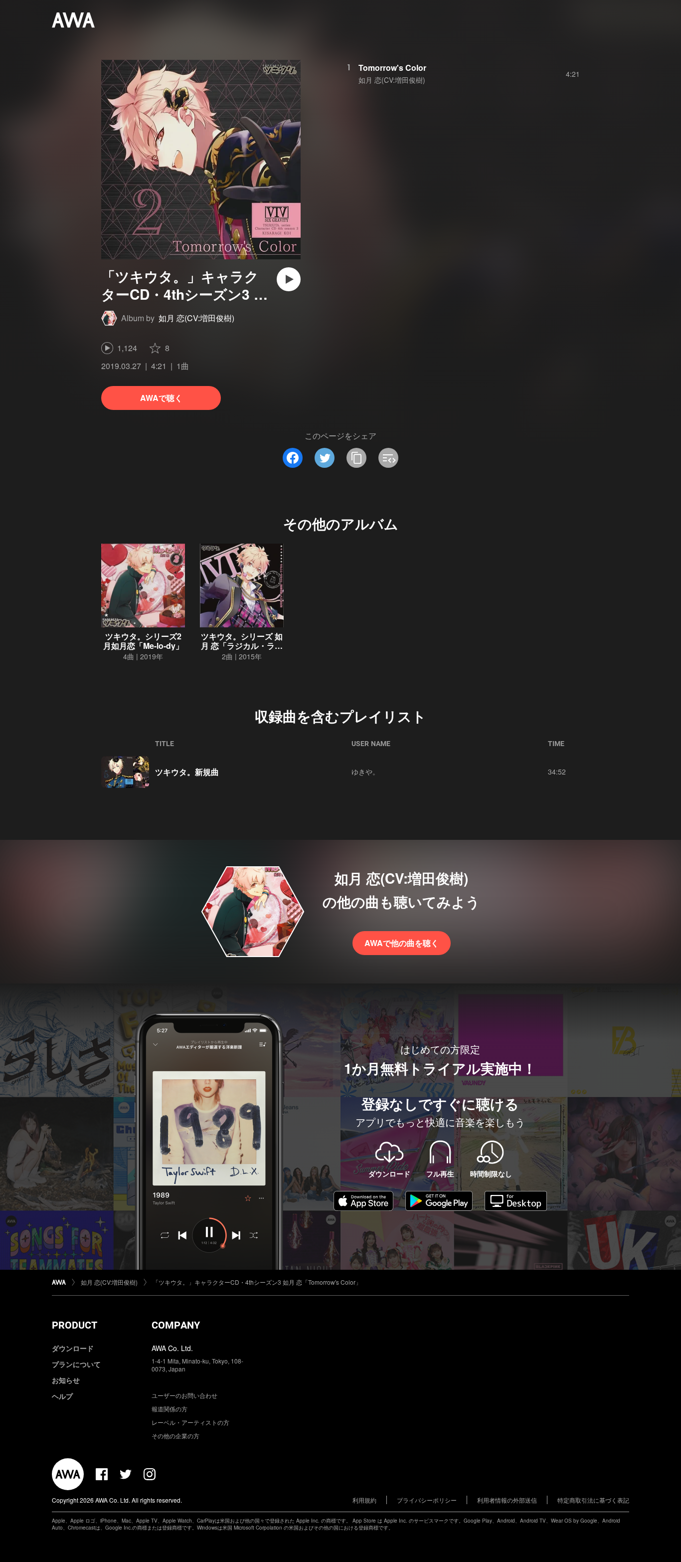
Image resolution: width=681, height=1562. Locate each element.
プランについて (76, 1364)
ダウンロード (73, 1348)
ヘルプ (62, 1396)
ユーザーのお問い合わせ (184, 1395)
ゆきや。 (365, 772)
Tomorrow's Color (392, 67)
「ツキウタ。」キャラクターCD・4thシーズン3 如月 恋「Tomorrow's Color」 (257, 1282)
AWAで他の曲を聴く (401, 943)
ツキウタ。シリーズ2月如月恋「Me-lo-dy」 (143, 640)
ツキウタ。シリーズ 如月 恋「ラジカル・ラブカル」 (242, 645)
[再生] (289, 279)
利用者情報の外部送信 (507, 1500)
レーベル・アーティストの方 (190, 1422)
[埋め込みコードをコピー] (388, 458)
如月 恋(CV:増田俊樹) (196, 318)
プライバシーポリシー (427, 1500)
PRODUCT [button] (74, 1325)
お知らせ (66, 1380)
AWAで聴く (161, 397)
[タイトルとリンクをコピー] (356, 458)
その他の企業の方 (175, 1435)
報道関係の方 (169, 1408)
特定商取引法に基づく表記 (593, 1500)
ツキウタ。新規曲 (187, 772)
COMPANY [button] (176, 1325)
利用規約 (364, 1500)
